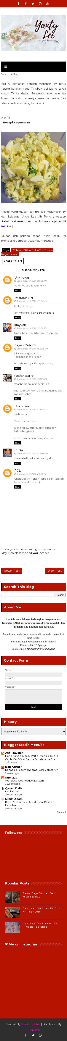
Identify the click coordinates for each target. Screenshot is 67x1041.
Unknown (21, 277)
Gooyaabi (34, 1030)
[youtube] (47, 4)
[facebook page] (26, 4)
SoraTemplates (30, 1024)
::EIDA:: (19, 450)
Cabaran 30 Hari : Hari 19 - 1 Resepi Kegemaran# (27, 252)
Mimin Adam (14, 799)
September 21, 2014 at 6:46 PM (32, 474)
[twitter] (33, 4)
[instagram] (40, 4)
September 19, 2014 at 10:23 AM (32, 348)
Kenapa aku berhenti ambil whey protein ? (31, 769)
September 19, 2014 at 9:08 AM (32, 301)
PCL (17, 470)
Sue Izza (11, 777)
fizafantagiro (24, 376)
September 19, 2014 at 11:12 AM (32, 379)
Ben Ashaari (13, 766)
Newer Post (12, 570)
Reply (17, 290)
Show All (61, 812)
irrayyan (20, 325)
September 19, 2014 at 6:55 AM (32, 281)
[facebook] (18, 4)
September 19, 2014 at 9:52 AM (32, 328)
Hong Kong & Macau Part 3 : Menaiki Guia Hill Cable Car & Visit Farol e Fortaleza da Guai (32, 757)
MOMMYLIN (23, 298)
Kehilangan (12, 791)
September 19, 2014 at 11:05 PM (32, 409)
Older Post (55, 570)
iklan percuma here (42, 312)
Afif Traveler (14, 753)
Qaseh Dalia (13, 788)
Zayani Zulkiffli (25, 345)
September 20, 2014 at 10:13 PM (32, 453)
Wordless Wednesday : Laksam (24, 780)
